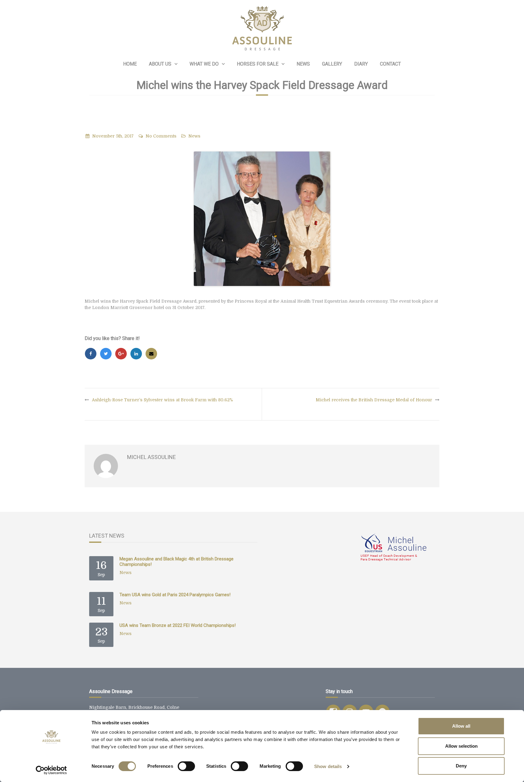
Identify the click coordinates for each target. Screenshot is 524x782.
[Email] (151, 353)
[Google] (121, 353)
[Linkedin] (136, 353)
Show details (328, 766)
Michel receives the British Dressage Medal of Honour (374, 399)
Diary (361, 64)
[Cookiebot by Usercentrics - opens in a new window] (51, 770)
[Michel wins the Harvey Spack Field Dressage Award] (262, 218)
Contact (390, 64)
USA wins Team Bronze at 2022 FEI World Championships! (177, 625)
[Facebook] (90, 353)
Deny (461, 765)
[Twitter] (106, 353)
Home (130, 64)
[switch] (186, 766)
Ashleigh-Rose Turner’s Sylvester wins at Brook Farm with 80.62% (162, 399)
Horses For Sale (257, 64)
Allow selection (461, 746)
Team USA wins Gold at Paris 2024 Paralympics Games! (174, 594)
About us (160, 64)
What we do (204, 64)
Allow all (461, 726)
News (303, 64)
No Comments (161, 136)
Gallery (332, 64)
